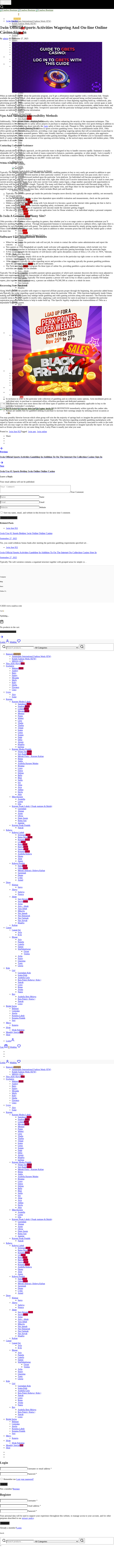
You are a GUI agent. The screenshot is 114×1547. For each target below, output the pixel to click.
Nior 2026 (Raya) (15, 663)
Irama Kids (22, 975)
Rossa (20, 987)
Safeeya (21, 892)
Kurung (9, 64)
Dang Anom (23, 818)
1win (46, 126)
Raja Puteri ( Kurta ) (26, 999)
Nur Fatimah (23, 283)
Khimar (15, 885)
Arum (20, 813)
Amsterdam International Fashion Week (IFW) (31, 21)
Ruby (14, 682)
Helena (21, 773)
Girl (13, 970)
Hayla (20, 792)
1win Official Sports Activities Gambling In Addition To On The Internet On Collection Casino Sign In (48, 552)
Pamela (21, 942)
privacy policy (28, 1518)
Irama (20, 730)
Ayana (20, 989)
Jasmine (21, 823)
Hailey (14, 40)
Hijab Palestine (18, 1030)
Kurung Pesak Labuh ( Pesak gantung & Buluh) (32, 171)
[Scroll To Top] (2, 638)
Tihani (20, 728)
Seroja (23, 901)
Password (32, 1474)
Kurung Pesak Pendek (21, 825)
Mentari (21, 713)
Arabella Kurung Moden (28, 763)
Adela (20, 761)
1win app (32, 431)
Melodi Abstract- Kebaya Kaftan (31, 870)
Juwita (14, 1013)
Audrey (15, 35)
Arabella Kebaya (25, 219)
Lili (22, 842)
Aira (14, 694)
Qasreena (21, 961)
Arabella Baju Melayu (27, 996)
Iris (19, 147)
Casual (8, 928)
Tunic (20, 963)
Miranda (15, 678)
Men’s (8, 387)
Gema (20, 732)
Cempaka (16, 1011)
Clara (14, 690)
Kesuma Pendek (18, 1018)
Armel (20, 245)
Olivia (20, 816)
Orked (23, 233)
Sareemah (22, 873)
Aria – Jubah (23, 271)
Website (42, 507)
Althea (20, 790)
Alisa (20, 785)
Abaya (14, 889)
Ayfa (20, 932)
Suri (13, 1020)
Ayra (20, 787)
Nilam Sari (25, 751)
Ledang (23, 709)
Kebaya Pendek (18, 863)
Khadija (21, 288)
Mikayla (21, 911)
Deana (20, 240)
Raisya (23, 211)
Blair (20, 142)
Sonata (20, 735)
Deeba (14, 685)
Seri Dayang (25, 899)
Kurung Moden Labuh (21, 701)
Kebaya (9, 830)
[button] (0, 1546)
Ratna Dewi (25, 837)
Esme (14, 697)
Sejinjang (24, 835)
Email (41, 502)
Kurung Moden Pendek (21, 749)
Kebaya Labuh (18, 832)
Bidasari (15, 1008)
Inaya (20, 887)
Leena (20, 166)
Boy (13, 994)
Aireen (20, 742)
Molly (14, 680)
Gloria (20, 966)
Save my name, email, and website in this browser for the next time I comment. (37, 513)
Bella (20, 775)
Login (19, 1528)
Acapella (21, 799)
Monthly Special (14, 397)
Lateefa (21, 944)
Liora (20, 768)
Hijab (8, 392)
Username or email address (39, 1469)
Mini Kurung (17, 797)
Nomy (20, 958)
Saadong (24, 706)
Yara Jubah (22, 908)
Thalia (20, 723)
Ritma (20, 759)
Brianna (21, 766)
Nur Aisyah (22, 920)
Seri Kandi (25, 119)
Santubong (24, 704)
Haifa (22, 230)
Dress (8, 882)
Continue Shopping (8, 632)
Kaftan (15, 925)
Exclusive (10, 666)
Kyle (20, 935)
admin (5, 38)
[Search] (82, 646)
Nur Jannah (22, 913)
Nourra (21, 894)
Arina (20, 904)
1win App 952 (12, 21)
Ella (19, 804)
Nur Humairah (24, 916)
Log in (3, 1484)
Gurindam (22, 809)
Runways (13, 19)
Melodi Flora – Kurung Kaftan (31, 756)
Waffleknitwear (24, 949)
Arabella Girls (24, 977)
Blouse (15, 937)
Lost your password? (25, 1479)
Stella (20, 780)
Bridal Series (11, 371)
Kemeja (15, 1025)
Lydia (20, 878)
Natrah (20, 828)
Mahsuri (17, 668)
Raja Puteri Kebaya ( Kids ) (29, 980)
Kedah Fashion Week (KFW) (24, 23)
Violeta (27, 954)
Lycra (8, 57)
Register (16, 1489)
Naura (20, 992)
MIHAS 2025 (17, 661)
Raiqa (22, 844)
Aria (20, 304)
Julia (20, 159)
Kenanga (24, 839)
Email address (34, 1506)
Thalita (21, 725)
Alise (20, 859)
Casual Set (16, 930)
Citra (20, 721)
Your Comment (77, 492)
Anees (20, 861)
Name (41, 497)
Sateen (20, 947)
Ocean (26, 951)
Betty (14, 673)
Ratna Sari (22, 820)
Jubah (14, 897)
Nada (20, 737)
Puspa (20, 716)
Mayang (23, 711)
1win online (42, 431)
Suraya (23, 214)
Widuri (21, 718)
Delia (20, 740)
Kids (8, 333)
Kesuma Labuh (18, 1016)
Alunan (21, 811)
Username (32, 1501)
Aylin (20, 956)
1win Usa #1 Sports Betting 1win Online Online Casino (26, 533)
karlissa (21, 111)
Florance (15, 687)
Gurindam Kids (24, 973)
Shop (8, 1035)
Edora (20, 770)
